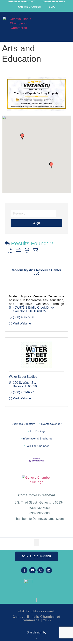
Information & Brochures (37, 438)
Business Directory (23, 423)
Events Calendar (51, 423)
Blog (52, 6)
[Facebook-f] (24, 570)
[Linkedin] (49, 570)
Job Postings (37, 431)
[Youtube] (32, 570)
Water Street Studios (23, 376)
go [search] (38, 223)
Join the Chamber (29, 6)
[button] (66, 27)
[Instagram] (40, 570)
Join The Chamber (37, 445)
